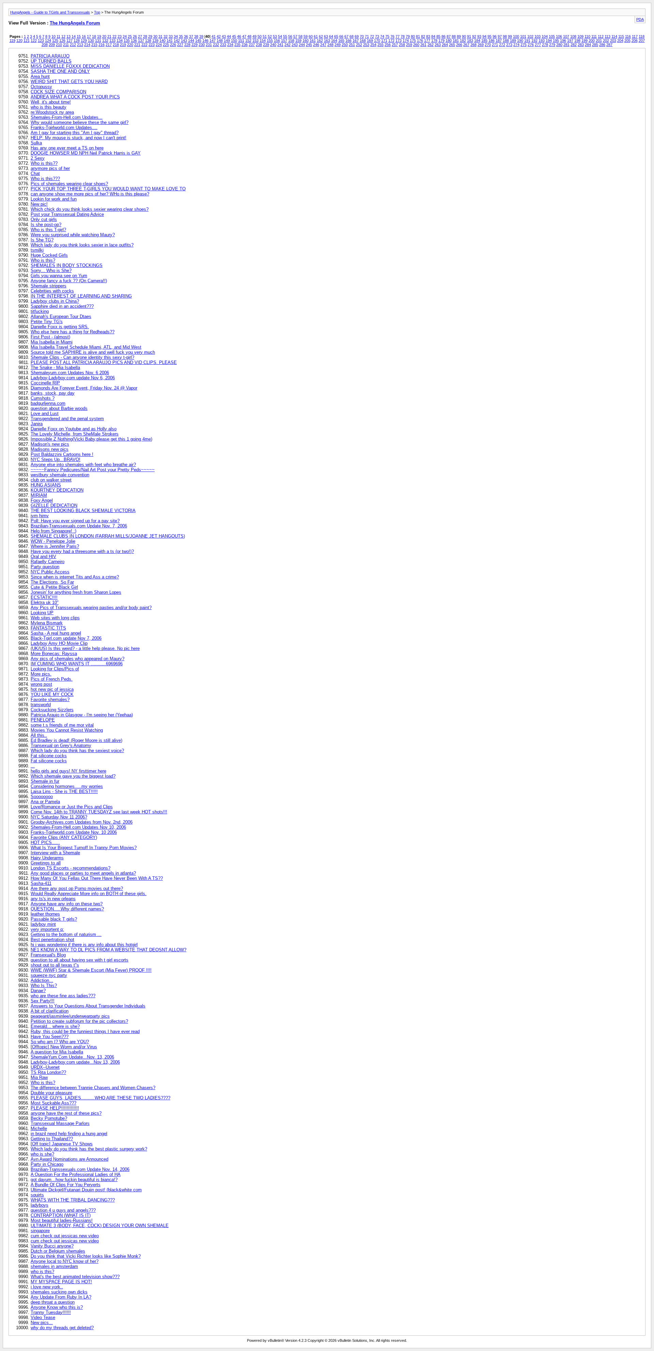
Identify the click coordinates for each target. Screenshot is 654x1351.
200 (592, 40)
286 (602, 45)
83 (428, 36)
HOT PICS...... (45, 842)
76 (392, 36)
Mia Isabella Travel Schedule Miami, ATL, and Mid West (86, 347)
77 (397, 36)
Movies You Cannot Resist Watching (67, 730)
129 (84, 40)
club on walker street (51, 479)
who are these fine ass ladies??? (63, 995)
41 (214, 36)
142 (177, 40)
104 (545, 36)
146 (205, 40)
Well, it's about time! (51, 102)
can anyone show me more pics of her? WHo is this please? (90, 193)
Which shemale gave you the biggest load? (73, 776)
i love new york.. (47, 1286)
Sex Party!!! (42, 1000)
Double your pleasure (51, 1092)
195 (556, 40)
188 (506, 40)
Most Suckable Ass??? (53, 1103)
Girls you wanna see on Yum (59, 275)
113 (607, 36)
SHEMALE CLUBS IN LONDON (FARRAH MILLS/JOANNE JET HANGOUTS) (108, 536)
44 (229, 36)
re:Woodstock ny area (52, 112)
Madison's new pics (50, 444)
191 (527, 40)
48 (249, 36)
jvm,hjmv (40, 515)
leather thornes (45, 914)
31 (160, 36)
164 (334, 40)
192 (534, 40)
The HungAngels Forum (75, 23)
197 (570, 40)
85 (438, 36)
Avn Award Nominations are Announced (69, 1159)
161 (313, 40)
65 (336, 36)
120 (19, 40)
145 (198, 40)
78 (403, 36)
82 (423, 36)
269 (481, 45)
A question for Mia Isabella (57, 1051)
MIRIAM (39, 495)
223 (152, 45)
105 (552, 36)
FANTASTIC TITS (48, 628)
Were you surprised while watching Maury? (73, 234)
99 (510, 36)
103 (537, 36)
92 (474, 36)
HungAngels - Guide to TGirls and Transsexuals (50, 12)
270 (488, 45)
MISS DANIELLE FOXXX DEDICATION (70, 66)
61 (316, 36)
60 (311, 36)
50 (260, 36)
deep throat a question (53, 1302)
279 (552, 45)
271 (495, 45)
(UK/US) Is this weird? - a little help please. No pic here (85, 648)
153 (255, 40)
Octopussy (41, 86)
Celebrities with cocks (52, 290)
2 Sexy (38, 158)
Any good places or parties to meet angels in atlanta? (83, 873)
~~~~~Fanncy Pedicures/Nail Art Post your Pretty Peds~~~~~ (93, 469)
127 (69, 40)
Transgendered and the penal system (67, 418)
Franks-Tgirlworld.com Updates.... (64, 127)
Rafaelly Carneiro (47, 561)
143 (184, 40)
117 (635, 36)
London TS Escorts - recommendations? (70, 868)
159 (298, 40)
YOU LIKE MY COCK (52, 694)
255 (380, 45)
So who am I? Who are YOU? (60, 1041)
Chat (35, 173)
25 (130, 36)
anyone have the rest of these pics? (66, 1113)
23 (120, 36)
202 (606, 40)
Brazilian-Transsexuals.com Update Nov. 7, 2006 (79, 525)
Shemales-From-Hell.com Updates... (67, 117)
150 (234, 40)
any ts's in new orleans (53, 898)
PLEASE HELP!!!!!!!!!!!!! (55, 1108)
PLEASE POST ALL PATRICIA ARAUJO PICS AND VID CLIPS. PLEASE (104, 362)
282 (574, 45)
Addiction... (42, 980)
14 (74, 36)
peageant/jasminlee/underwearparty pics (70, 1016)
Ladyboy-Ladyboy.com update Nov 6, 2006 (73, 377)
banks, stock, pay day (53, 393)
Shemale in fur (45, 781)
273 (509, 45)
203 (613, 40)
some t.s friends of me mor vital (62, 725)
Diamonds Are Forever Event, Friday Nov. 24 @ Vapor (84, 388)
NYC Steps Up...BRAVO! (55, 459)
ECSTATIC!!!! (44, 597)
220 (130, 45)
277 (538, 45)
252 (359, 45)
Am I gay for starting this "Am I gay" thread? (75, 132)
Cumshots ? (42, 398)
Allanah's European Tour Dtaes (61, 316)
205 (627, 40)
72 (372, 36)
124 (48, 40)
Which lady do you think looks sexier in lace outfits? (82, 245)
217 (109, 45)
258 (402, 45)
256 (388, 45)
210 (59, 45)
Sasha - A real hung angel (56, 633)
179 (441, 40)
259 (409, 45)
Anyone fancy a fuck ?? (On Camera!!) (69, 280)
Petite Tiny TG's (47, 321)
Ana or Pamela (45, 801)
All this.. (39, 735)
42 (219, 36)
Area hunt (40, 76)
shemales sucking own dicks (59, 1291)
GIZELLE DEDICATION (54, 505)
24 (125, 36)
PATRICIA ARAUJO (50, 56)
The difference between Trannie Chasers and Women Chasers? (93, 1087)
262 (430, 45)
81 (418, 36)
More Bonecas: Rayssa (54, 653)
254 (373, 45)
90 (464, 36)
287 (609, 45)
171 (384, 40)
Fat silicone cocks (49, 755)
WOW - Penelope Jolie (53, 541)
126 (62, 40)
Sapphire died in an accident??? (62, 306)
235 (237, 45)
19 (99, 36)
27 (140, 36)
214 (87, 45)
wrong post (41, 684)
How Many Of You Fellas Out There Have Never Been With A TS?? (97, 878)
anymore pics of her (50, 168)
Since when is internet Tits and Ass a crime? (75, 576)
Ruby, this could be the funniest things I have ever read (85, 1031)
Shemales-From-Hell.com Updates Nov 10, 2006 (78, 827)
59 (305, 36)
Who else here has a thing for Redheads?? (72, 331)
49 (254, 36)
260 (416, 45)
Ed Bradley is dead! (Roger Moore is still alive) (76, 740)
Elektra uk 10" (45, 602)
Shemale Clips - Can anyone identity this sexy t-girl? (82, 357)
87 (449, 36)
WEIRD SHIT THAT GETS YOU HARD (69, 81)
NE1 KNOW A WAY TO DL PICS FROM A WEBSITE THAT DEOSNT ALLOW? (108, 949)
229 (194, 45)
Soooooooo (42, 796)
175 (413, 40)
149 (227, 40)
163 (327, 40)
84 (433, 36)
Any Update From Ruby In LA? (61, 1297)
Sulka (36, 142)
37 (191, 36)
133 (112, 40)
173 (398, 40)
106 (559, 36)
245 (309, 45)
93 (479, 36)
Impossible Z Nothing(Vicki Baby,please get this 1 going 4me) (91, 439)
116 (628, 36)
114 (614, 36)
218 (116, 45)
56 (290, 36)
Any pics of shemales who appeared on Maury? (77, 658)
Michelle (39, 1128)
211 (66, 45)
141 (170, 40)
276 (531, 45)
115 (621, 36)
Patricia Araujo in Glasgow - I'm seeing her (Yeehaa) (82, 714)
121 (27, 40)
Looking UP (42, 612)
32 (166, 36)
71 (367, 36)
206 (635, 40)
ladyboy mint (43, 924)
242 (287, 45)
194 (549, 40)
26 (135, 36)
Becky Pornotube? (49, 1118)
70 (362, 36)
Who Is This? (44, 985)
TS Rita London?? (48, 1072)
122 (34, 40)
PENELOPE (43, 719)
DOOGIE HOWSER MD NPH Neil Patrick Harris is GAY (86, 153)
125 (55, 40)
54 (280, 36)
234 (230, 45)
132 (105, 40)
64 (331, 36)
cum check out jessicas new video (65, 1235)
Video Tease (43, 1317)
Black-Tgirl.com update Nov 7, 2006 (66, 638)
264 (445, 45)
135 (127, 40)
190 (520, 40)
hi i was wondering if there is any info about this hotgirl (84, 944)
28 (145, 36)
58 (300, 36)
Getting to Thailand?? (52, 1138)
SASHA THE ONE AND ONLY (60, 71)
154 (263, 40)
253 (366, 45)
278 (545, 45)
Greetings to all (46, 862)
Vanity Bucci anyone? (52, 1246)
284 (588, 45)
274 (516, 45)
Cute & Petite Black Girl (54, 587)
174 (406, 40)
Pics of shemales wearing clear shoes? (69, 183)
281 (566, 45)
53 (275, 36)
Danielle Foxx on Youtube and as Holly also (73, 428)
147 (212, 40)
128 (77, 40)
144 (191, 40)
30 (155, 36)
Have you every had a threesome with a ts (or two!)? (82, 551)
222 (144, 45)
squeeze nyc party (49, 975)
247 (323, 45)
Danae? (38, 990)
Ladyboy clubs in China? (55, 301)
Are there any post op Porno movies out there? (77, 888)
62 (321, 36)
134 (119, 40)
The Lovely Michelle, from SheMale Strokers (75, 433)
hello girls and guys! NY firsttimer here (68, 771)
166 (348, 40)
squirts (37, 1194)
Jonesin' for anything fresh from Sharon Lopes (76, 592)
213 (80, 45)
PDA (640, 19)
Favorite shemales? (50, 699)
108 (573, 36)
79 (408, 36)
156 (277, 40)
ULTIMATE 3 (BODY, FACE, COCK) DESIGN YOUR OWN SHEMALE (100, 1225)
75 (387, 36)
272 (502, 45)
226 (173, 45)
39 (201, 36)
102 (530, 36)
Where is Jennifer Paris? (55, 546)
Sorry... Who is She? (51, 270)
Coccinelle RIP (45, 382)
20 (104, 36)
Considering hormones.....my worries (67, 786)
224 (159, 45)
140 (162, 40)
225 (166, 45)
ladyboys (39, 1205)
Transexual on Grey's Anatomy (61, 745)
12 (63, 36)
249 (337, 45)
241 (280, 45)
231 (209, 45)
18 (94, 36)
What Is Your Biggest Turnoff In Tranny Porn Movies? (84, 847)
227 (180, 45)
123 (41, 40)
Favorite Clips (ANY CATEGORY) (64, 837)
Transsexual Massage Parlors (60, 1123)
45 (234, 36)
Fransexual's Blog (48, 954)
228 (187, 45)
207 (642, 40)
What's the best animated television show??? (75, 1276)
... (33, 765)
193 (542, 40)
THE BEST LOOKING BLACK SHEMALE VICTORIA (83, 510)
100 (516, 36)
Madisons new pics (49, 449)
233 (223, 45)
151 (241, 40)
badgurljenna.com (48, 403)
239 (266, 45)
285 (595, 45)
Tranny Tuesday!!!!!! (51, 1312)
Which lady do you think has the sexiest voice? (77, 750)
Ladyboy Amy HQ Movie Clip (59, 643)
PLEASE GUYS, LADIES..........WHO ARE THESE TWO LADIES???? (100, 1097)
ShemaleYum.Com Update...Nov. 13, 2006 (72, 1057)
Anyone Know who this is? (57, 1307)
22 (114, 36)
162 (320, 40)
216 (101, 45)
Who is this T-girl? (48, 229)
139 (155, 40)
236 (245, 45)
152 (248, 40)
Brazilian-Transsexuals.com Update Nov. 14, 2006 (80, 1169)
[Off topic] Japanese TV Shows (62, 1143)
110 (587, 36)
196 (563, 40)
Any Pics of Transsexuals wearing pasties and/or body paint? (91, 607)
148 (220, 40)
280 (559, 45)
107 (566, 36)
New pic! (39, 204)
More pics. (41, 674)
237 (252, 45)
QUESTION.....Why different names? (67, 908)
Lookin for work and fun (54, 199)
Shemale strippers (48, 285)
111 (594, 36)
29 (150, 36)
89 (459, 36)
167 (356, 40)
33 (171, 36)
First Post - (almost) (50, 336)
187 (499, 40)
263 (438, 45)
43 (224, 36)
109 (580, 36)
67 (346, 36)
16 (84, 36)
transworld (41, 704)
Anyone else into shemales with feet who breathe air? (83, 464)
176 (420, 40)
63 (326, 36)
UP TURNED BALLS (51, 61)
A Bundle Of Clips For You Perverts (65, 1184)
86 (443, 36)
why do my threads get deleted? (62, 1327)
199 (584, 40)
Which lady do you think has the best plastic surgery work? (89, 1148)
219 (123, 45)
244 (302, 45)
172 (391, 40)
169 (370, 40)
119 (12, 40)
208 (45, 45)
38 (196, 36)
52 (270, 36)
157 (284, 40)
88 (454, 36)
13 (68, 36)
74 (382, 36)
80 (413, 36)
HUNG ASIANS (46, 485)
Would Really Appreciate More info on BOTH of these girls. (88, 893)
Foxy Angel (42, 500)
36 (186, 36)
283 (581, 45)
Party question (45, 566)
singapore (40, 1230)
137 (141, 40)
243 (295, 45)
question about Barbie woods (59, 408)
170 (377, 40)
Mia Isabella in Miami (52, 342)
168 (363, 40)
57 (295, 36)
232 (216, 45)
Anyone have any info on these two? (67, 903)
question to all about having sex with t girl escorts (79, 960)
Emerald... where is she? (55, 1026)
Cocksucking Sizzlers (52, 709)
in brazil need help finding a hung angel (69, 1133)
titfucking (40, 311)
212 (73, 45)
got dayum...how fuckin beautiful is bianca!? (74, 1179)
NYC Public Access (50, 571)
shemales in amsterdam (54, 1266)
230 (202, 45)
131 (98, 40)
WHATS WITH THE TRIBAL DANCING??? (73, 1200)
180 (449, 40)
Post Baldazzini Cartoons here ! (62, 454)
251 (352, 45)
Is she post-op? (46, 224)
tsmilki (37, 250)
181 (456, 40)
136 (134, 40)
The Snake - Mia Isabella (55, 367)
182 (463, 40)
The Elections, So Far (52, 582)
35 (181, 36)
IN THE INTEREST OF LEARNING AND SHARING (81, 296)
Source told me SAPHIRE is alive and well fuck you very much (93, 352)
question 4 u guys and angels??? (63, 1210)
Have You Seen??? (49, 1036)
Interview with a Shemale (55, 852)
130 (91, 40)
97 (500, 36)
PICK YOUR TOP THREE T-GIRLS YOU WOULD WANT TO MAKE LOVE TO (108, 188)
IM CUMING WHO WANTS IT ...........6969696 (77, 663)
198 (577, 40)
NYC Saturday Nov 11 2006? (59, 817)
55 (285, 36)
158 (291, 40)
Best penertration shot (52, 939)
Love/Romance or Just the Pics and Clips (72, 806)
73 (377, 36)
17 (89, 36)
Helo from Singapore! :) (53, 531)
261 (423, 45)
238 (259, 45)
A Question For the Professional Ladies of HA (76, 1174)
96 (495, 36)
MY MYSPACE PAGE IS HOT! (61, 1281)
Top (97, 12)
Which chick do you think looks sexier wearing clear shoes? (90, 209)
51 (265, 36)
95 (489, 36)
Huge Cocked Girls (49, 255)
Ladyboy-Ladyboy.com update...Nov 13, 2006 (75, 1062)
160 (305, 40)
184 (477, 40)
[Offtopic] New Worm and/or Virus (64, 1046)
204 (620, 40)
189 (513, 40)
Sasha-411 (41, 883)
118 (641, 36)
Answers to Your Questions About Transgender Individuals (88, 1005)
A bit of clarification (49, 1011)
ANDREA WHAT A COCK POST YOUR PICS (75, 96)
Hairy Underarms (47, 857)
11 (58, 36)
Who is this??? (45, 178)
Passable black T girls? (54, 919)
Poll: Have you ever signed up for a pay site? (75, 520)
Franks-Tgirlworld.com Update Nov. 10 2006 (74, 832)
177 (427, 40)
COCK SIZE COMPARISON (58, 91)
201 (599, 40)
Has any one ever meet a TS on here (67, 147)
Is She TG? (42, 239)
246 (316, 45)
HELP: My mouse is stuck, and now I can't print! (78, 137)
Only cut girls (44, 219)
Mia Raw (39, 1077)
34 (176, 36)
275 (523, 45)
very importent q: (47, 929)
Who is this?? (44, 163)
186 (491, 40)
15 (79, 36)
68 (351, 36)
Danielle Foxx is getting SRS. (60, 326)
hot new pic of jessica (52, 689)
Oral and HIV (43, 556)
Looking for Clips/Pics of (55, 668)
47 (244, 36)
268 (473, 45)
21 (109, 36)
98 (505, 36)
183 (470, 40)
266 (459, 45)
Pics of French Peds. (52, 679)
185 (484, 40)
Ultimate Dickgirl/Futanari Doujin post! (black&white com (86, 1189)
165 (341, 40)
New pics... (42, 1322)
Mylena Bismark (47, 622)
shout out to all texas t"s (55, 965)
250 (345, 45)
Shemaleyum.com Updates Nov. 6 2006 (70, 372)
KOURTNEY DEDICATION (57, 490)
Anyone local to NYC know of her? (64, 1261)
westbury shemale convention (60, 474)
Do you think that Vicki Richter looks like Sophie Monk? (86, 1256)
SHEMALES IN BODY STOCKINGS (67, 265)
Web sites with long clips (55, 617)
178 (434, 40)
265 (452, 45)
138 (148, 40)
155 (270, 40)
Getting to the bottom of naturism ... (66, 934)
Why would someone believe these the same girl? (79, 122)
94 (484, 36)
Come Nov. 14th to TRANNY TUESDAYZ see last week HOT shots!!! (99, 811)
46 (239, 36)
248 (330, 45)
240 (273, 45)
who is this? (42, 1271)
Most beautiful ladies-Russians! (62, 1220)
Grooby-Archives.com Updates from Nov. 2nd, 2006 (82, 822)
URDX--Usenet (45, 1067)
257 (395, 45)
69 (357, 36)
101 (523, 36)
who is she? (42, 1154)
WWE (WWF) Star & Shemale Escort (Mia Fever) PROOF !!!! (91, 970)
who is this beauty (48, 107)
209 (52, 45)
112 (601, 36)
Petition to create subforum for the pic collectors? (79, 1021)
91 (469, 36)
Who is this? (43, 260)
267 (466, 45)
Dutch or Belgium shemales (58, 1251)
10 (53, 36)
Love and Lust (45, 413)
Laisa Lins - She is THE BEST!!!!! (64, 791)
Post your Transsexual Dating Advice (67, 214)
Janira (37, 423)
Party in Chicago (47, 1164)
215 (94, 45)
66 (341, 36)
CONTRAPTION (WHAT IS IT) (61, 1215)
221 (137, 45)
